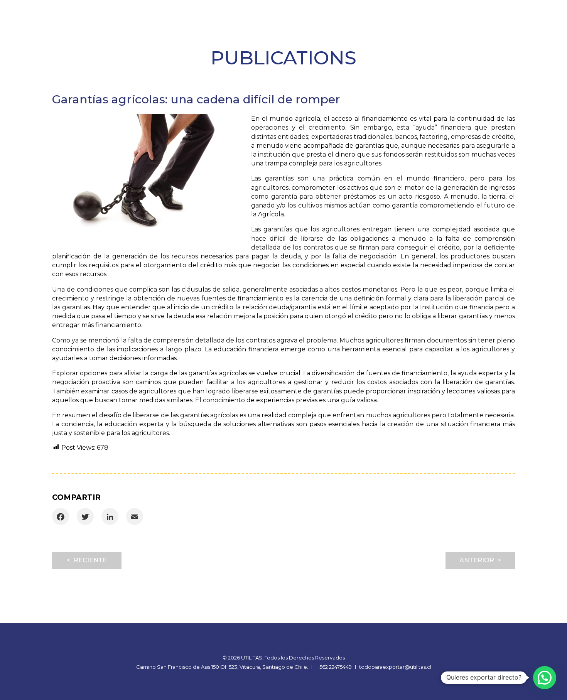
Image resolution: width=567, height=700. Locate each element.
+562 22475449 (334, 667)
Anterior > (480, 560)
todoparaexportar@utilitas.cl (395, 667)
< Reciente (87, 560)
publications (283, 57)
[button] (544, 677)
